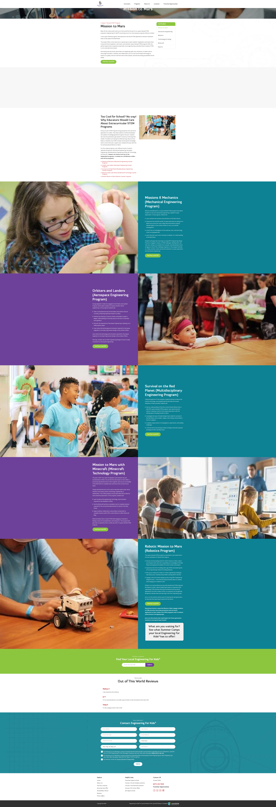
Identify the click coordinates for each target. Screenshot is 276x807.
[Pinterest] (160, 790)
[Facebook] (154, 790)
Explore (149, 664)
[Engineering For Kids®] (100, 4)
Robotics (160, 35)
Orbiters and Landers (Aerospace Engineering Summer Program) (117, 166)
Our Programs (100, 96)
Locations (156, 4)
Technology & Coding (164, 39)
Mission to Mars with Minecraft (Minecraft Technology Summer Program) (119, 173)
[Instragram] (163, 790)
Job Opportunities (130, 790)
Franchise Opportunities (171, 4)
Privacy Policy (130, 759)
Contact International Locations (134, 785)
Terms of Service (121, 759)
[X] (157, 790)
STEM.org (147, 92)
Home (98, 780)
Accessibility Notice (102, 790)
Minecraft (161, 43)
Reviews (99, 793)
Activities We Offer (102, 788)
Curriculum (127, 4)
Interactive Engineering (165, 31)
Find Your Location (102, 785)
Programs (137, 4)
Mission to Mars (163, 28)
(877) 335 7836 (158, 784)
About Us (147, 4)
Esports (160, 47)
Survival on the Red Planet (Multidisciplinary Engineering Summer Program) (117, 169)
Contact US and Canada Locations (135, 783)
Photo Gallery (101, 796)
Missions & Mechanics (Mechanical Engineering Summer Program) (117, 162)
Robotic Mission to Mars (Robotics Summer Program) (116, 176)
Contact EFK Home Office (132, 788)
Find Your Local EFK (108, 61)
